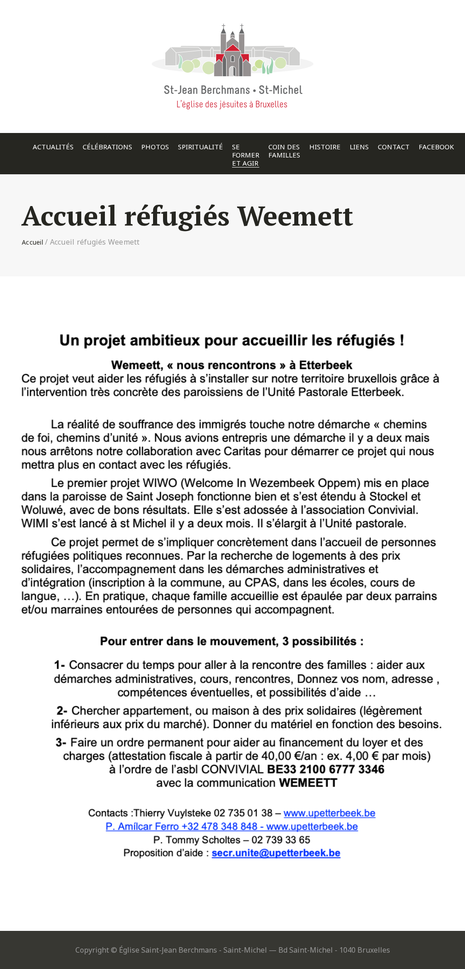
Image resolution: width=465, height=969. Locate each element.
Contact (394, 147)
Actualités (53, 147)
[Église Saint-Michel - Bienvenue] (232, 20)
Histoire (325, 147)
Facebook (436, 147)
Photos (155, 147)
